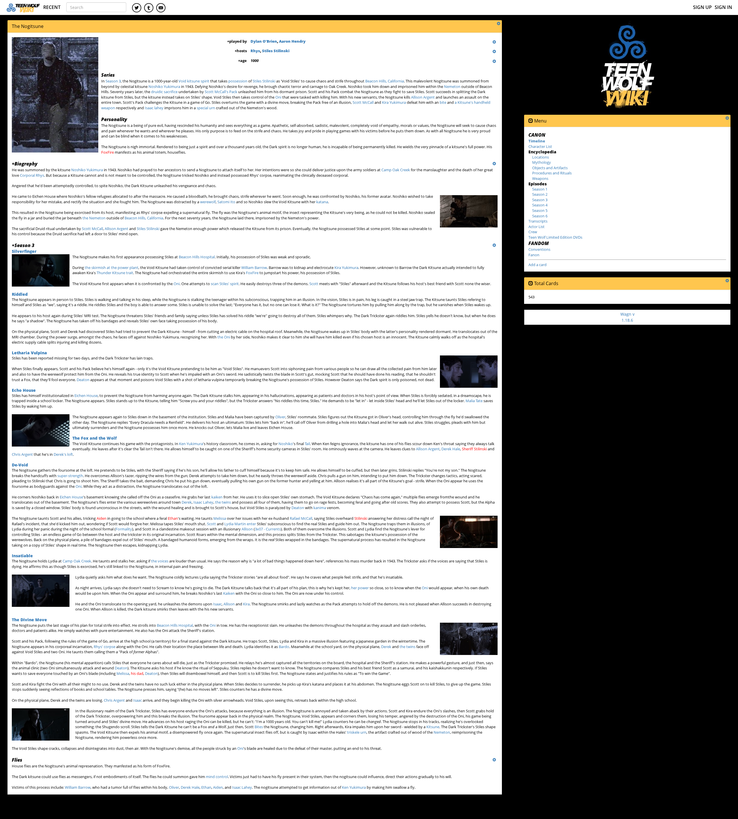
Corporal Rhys (32, 175)
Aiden (101, 518)
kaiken (217, 497)
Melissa (219, 518)
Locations (540, 157)
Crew (532, 231)
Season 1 (539, 189)
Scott (313, 283)
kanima (319, 507)
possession (237, 81)
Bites (259, 726)
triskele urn (356, 732)
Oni (278, 97)
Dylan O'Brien (264, 41)
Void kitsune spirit (193, 81)
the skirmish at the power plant (111, 267)
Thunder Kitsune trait (115, 272)
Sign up (702, 7)
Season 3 (113, 81)
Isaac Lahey (203, 502)
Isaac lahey (154, 107)
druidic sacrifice (164, 91)
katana (322, 201)
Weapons (540, 178)
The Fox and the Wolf (94, 438)
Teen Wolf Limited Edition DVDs (555, 237)
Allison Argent (423, 97)
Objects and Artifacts (550, 167)
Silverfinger (24, 251)
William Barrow (254, 267)
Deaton (83, 379)
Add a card (537, 264)
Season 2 (539, 194)
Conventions (539, 249)
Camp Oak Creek (395, 169)
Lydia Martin (235, 523)
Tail (307, 443)
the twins (223, 502)
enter (251, 523)
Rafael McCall (301, 518)
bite (443, 102)
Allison (247, 529)
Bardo (284, 646)
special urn (206, 107)
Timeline (536, 141)
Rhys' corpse (104, 646)
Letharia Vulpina (29, 352)
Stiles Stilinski (275, 50)
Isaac (217, 604)
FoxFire (107, 152)
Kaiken (229, 593)
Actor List (536, 226)
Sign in (723, 7)
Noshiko (285, 443)
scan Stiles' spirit (225, 283)
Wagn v (627, 317)
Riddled (20, 294)
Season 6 (539, 216)
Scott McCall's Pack (221, 91)
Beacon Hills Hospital (197, 256)
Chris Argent (22, 454)
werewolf (208, 201)
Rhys (255, 50)
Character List (540, 146)
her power (360, 587)
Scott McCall (363, 102)
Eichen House (86, 395)
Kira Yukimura (394, 102)
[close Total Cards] (530, 283)
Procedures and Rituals (552, 173)
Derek (187, 502)
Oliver (280, 416)
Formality (124, 529)
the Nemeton (94, 218)
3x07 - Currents (268, 529)
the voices (159, 561)
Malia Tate (474, 400)
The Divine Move (29, 619)
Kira (246, 604)
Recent (52, 7)
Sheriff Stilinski (474, 448)
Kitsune (432, 726)
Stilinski (360, 518)
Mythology (541, 162)
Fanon (533, 254)
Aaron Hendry (292, 41)
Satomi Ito (226, 201)
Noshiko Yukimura (164, 86)
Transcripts (537, 221)
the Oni (223, 337)
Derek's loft (63, 454)
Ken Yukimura (191, 443)
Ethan (173, 518)
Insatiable (22, 555)
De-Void (20, 465)
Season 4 (539, 205)
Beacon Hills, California (384, 81)
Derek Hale (450, 448)
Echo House (24, 390)
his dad (137, 673)
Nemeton (452, 86)
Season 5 (539, 210)
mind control (217, 776)
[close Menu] (530, 121)
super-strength (70, 475)
